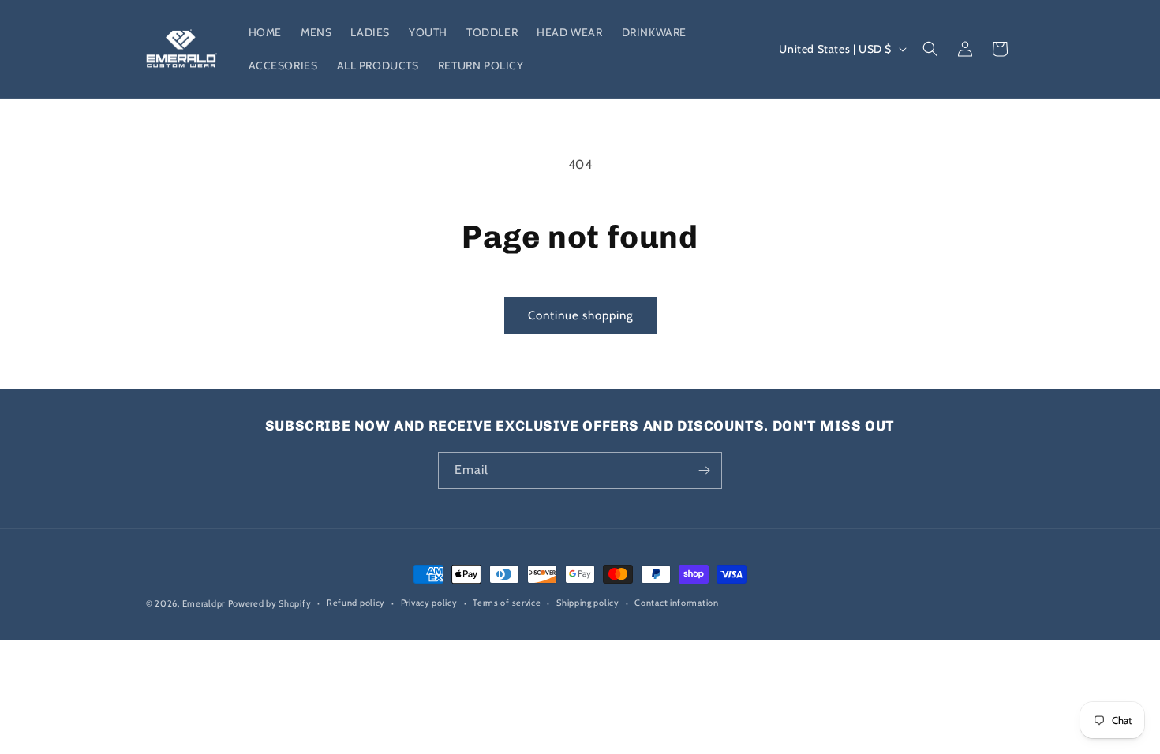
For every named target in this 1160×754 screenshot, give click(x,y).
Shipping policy (587, 602)
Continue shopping (580, 315)
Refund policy (356, 602)
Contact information (676, 602)
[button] (930, 49)
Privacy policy (429, 602)
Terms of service (507, 602)
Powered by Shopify (270, 603)
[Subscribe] (704, 470)
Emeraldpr (203, 603)
